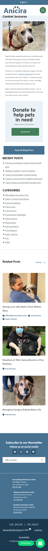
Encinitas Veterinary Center (23, 505)
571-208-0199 (18, 500)
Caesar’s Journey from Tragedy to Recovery (24, 178)
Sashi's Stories (11, 234)
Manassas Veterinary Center (24, 492)
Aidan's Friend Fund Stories (17, 199)
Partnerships (10, 222)
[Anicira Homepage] (15, 10)
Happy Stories (11, 218)
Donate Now (25, 132)
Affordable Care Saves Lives (17, 195)
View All (39, 262)
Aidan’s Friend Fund (26, 74)
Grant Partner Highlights (15, 214)
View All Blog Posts (24, 150)
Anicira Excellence (12, 203)
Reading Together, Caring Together (20, 171)
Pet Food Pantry (12, 226)
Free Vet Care (10, 210)
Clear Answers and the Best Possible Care (23, 182)
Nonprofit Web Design (12, 530)
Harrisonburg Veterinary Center (24, 479)
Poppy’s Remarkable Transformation (21, 175)
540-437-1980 (16, 487)
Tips (7, 238)
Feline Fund (10, 207)
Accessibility (24, 537)
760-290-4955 (17, 512)
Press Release (11, 230)
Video (7, 242)
